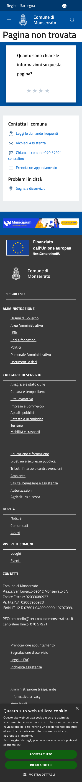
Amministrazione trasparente (33, 689)
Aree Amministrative (26, 325)
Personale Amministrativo (30, 354)
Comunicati (19, 525)
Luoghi (15, 553)
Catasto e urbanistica (26, 419)
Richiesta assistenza (26, 667)
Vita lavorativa (21, 398)
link (19, 745)
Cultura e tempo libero (27, 391)
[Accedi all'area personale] (64, 5)
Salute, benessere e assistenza (34, 483)
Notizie (15, 518)
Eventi (15, 560)
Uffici (14, 332)
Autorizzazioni (21, 490)
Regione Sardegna (21, 5)
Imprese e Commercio (27, 406)
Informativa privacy (25, 696)
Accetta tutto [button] (40, 754)
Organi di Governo (24, 318)
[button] (41, 774)
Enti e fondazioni (23, 340)
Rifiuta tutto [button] (41, 765)
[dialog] (41, 743)
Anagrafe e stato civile (27, 384)
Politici (15, 347)
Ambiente (18, 475)
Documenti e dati (23, 362)
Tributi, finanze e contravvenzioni (36, 468)
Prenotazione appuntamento (32, 645)
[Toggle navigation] (9, 19)
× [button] (77, 708)
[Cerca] (72, 20)
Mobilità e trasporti (25, 431)
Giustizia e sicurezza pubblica (33, 461)
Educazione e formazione (29, 454)
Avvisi (15, 532)
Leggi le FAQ (20, 659)
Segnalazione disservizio (29, 652)
